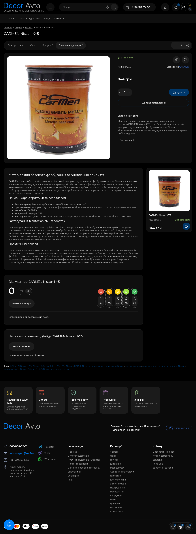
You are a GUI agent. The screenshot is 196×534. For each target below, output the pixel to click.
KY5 (63, 366)
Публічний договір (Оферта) (84, 459)
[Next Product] (181, 45)
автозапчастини (94, 366)
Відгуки (47, 45)
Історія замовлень (163, 455)
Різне (113, 499)
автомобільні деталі (153, 366)
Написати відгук (21, 303)
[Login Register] (165, 7)
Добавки (115, 503)
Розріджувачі (117, 467)
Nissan (69, 366)
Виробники (74, 471)
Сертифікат (74, 475)
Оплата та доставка (78, 455)
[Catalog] (50, 7)
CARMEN (79, 366)
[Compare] (176, 59)
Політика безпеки (78, 463)
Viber (47, 453)
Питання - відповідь (71, 45)
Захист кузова (118, 483)
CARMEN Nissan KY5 (21, 366)
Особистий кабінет (163, 451)
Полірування (117, 487)
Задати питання (21, 346)
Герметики (116, 475)
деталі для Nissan (175, 366)
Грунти (114, 459)
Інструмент (116, 495)
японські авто (11, 369)
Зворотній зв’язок (163, 467)
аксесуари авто (60, 369)
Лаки (113, 455)
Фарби (114, 451)
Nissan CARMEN (29, 369)
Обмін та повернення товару (84, 467)
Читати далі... (128, 140)
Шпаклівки (116, 463)
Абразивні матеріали (122, 471)
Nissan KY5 (39, 366)
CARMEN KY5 (53, 366)
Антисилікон (117, 511)
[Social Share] (187, 45)
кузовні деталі (133, 366)
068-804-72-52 (141, 7)
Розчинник (116, 507)
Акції (70, 479)
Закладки (158, 459)
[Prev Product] (175, 45)
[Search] (107, 7)
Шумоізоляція (118, 479)
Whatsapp (49, 459)
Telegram (49, 447)
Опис (33, 45)
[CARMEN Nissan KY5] (58, 107)
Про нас (72, 451)
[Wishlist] (185, 59)
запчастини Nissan (114, 366)
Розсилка (158, 463)
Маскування (117, 491)
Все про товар (16, 45)
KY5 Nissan (44, 369)
